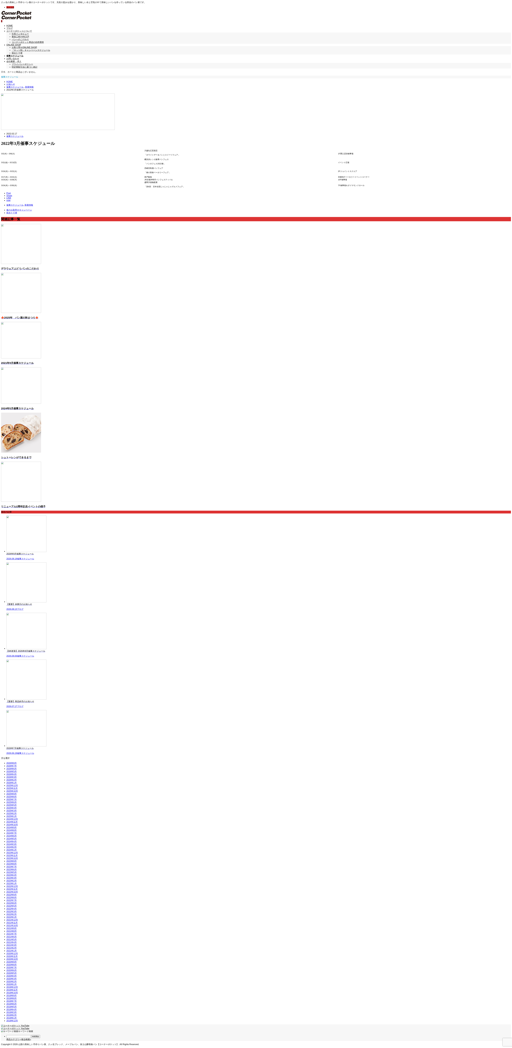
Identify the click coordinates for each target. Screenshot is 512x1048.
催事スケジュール (14, 136)
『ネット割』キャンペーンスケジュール (31, 50)
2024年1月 (11, 850)
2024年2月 (11, 847)
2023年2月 (11, 881)
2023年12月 (12, 853)
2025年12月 (12, 785)
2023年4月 (11, 875)
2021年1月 (11, 951)
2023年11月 (12, 855)
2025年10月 (12, 791)
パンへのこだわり (20, 39)
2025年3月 (11, 811)
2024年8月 (11, 830)
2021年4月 (11, 942)
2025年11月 (12, 788)
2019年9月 (11, 995)
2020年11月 (12, 956)
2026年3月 (11, 777)
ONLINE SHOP (13, 45)
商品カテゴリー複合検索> (18, 1039)
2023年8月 (11, 864)
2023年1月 (11, 883)
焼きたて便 (17, 53)
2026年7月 (11, 766)
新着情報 (29, 205)
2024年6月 (11, 836)
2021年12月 (12, 920)
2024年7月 (11, 833)
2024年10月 (12, 825)
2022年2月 (11, 914)
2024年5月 (11, 839)
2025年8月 (11, 797)
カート (10, 7)
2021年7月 (11, 934)
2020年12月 (12, 953)
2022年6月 (11, 903)
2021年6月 (11, 937)
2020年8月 (11, 965)
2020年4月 (11, 976)
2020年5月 (11, 973)
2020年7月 (11, 967)
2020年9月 (11, 962)
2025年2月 (11, 813)
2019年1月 (11, 1018)
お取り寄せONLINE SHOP (24, 47)
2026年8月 (11, 763)
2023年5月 (11, 872)
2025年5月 (11, 805)
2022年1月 (11, 917)
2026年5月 (11, 771)
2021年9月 (11, 928)
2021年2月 (11, 948)
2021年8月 (11, 931)
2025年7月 (11, 799)
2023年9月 (11, 861)
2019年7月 (11, 1001)
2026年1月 (11, 783)
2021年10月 (12, 925)
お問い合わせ (12, 58)
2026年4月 (11, 774)
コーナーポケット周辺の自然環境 (28, 42)
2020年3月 (11, 979)
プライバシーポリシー (22, 64)
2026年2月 (11, 780)
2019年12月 (12, 987)
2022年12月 (12, 886)
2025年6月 (11, 802)
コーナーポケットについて (19, 31)
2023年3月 (11, 878)
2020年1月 (11, 984)
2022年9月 (11, 895)
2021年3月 (11, 945)
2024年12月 (12, 819)
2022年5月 (11, 906)
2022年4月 (11, 909)
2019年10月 (12, 993)
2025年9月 (11, 794)
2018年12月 (12, 1021)
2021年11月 (12, 923)
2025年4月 (11, 808)
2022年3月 (11, 911)
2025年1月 (11, 816)
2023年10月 (12, 858)
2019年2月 (11, 1015)
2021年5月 (11, 939)
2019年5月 (11, 1007)
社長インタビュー (20, 34)
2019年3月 (11, 1012)
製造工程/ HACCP (20, 36)
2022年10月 (12, 892)
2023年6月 (11, 869)
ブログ (9, 28)
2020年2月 (11, 981)
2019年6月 (11, 1004)
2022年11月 (12, 889)
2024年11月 (12, 822)
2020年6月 (11, 970)
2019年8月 (11, 998)
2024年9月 (11, 827)
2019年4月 (11, 1009)
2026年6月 (11, 769)
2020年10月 (12, 959)
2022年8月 (11, 897)
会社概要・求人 (13, 61)
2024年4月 (11, 841)
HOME (9, 26)
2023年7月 (11, 867)
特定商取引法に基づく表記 (24, 67)
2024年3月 (11, 844)
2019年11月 (12, 990)
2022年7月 (11, 900)
